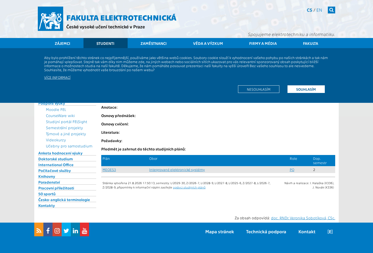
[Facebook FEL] (48, 229)
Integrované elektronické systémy (177, 169)
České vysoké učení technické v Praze (105, 26)
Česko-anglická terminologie (64, 199)
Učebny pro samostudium (69, 146)
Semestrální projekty (64, 127)
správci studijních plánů (189, 187)
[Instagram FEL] (57, 229)
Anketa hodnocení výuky (60, 153)
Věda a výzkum (208, 43)
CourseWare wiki (60, 115)
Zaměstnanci (154, 43)
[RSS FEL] (38, 229)
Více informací (57, 77)
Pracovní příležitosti (56, 188)
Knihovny (46, 176)
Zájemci (62, 43)
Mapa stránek (219, 231)
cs (309, 9)
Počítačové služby (54, 170)
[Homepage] (50, 19)
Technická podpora (266, 231)
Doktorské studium (55, 159)
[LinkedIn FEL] (75, 229)
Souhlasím (306, 89)
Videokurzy (56, 140)
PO (292, 169)
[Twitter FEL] (66, 229)
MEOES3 (109, 169)
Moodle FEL (56, 109)
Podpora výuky (51, 103)
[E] (330, 231)
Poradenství (49, 182)
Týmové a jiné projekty (66, 133)
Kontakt (306, 231)
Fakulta (310, 43)
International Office (56, 164)
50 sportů (47, 193)
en (319, 9)
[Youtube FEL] (84, 229)
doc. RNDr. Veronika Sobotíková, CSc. (303, 218)
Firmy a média (263, 43)
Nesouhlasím (258, 89)
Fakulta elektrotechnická (121, 17)
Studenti (105, 43)
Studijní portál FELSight (66, 121)
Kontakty (46, 205)
